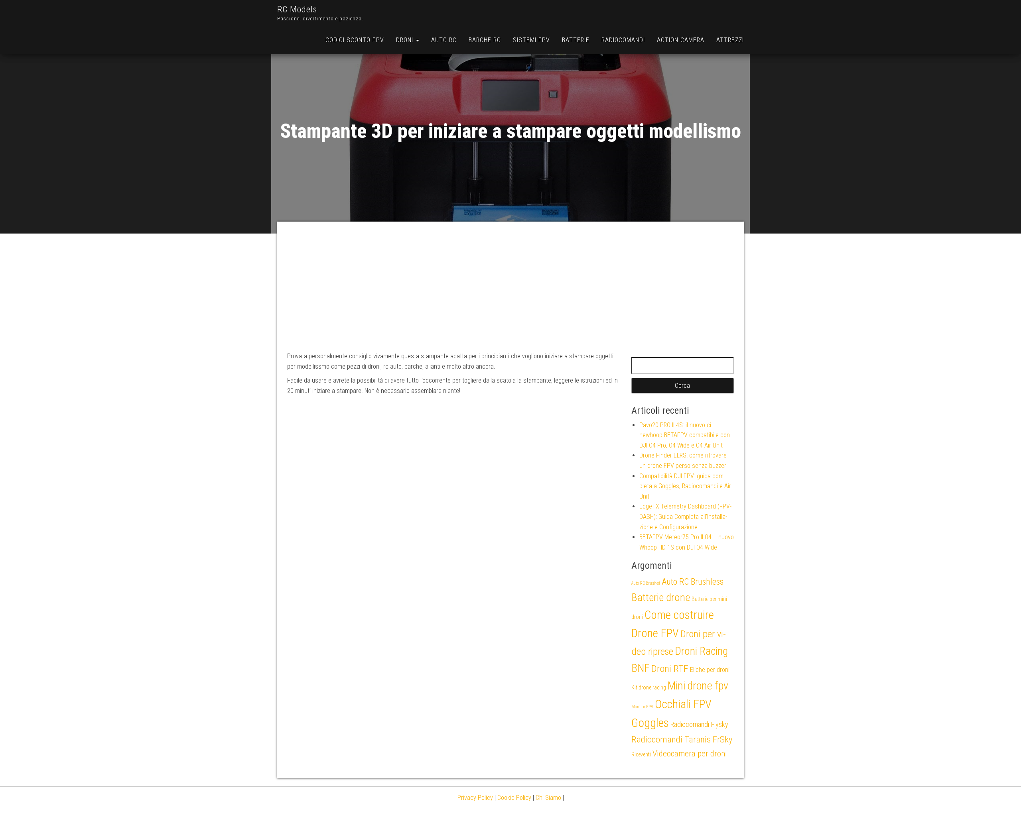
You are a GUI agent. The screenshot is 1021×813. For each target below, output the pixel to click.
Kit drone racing (648, 687)
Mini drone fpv (698, 685)
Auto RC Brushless (692, 582)
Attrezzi (730, 40)
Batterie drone (660, 597)
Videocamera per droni (689, 753)
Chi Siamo (548, 797)
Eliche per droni (709, 670)
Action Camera (680, 40)
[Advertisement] (510, 291)
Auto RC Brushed (645, 583)
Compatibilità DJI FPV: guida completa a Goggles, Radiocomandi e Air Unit (685, 486)
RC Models (297, 9)
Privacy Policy (475, 797)
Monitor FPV (642, 706)
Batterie (575, 40)
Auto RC (444, 40)
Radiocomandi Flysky (699, 724)
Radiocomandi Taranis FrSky (682, 739)
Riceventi (641, 754)
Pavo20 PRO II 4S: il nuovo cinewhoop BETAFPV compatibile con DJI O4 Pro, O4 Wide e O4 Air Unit (684, 435)
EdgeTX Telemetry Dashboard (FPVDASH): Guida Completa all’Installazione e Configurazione (685, 516)
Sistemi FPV (531, 40)
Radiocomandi (623, 40)
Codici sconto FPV (354, 40)
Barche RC (485, 40)
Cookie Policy (514, 797)
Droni (405, 40)
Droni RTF (669, 668)
